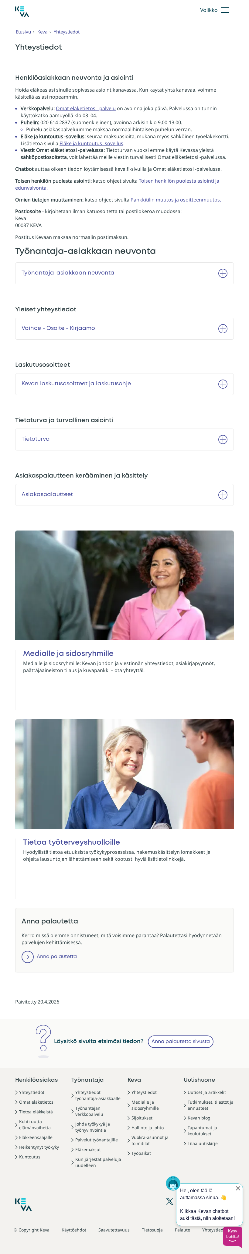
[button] (232, 1237)
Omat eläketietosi (37, 1102)
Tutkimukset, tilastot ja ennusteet (211, 1105)
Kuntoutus (29, 1157)
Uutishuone (199, 1080)
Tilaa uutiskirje (203, 1143)
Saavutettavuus (114, 1230)
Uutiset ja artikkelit (207, 1092)
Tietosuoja (152, 1230)
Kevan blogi (200, 1118)
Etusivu (23, 32)
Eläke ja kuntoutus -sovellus (91, 143)
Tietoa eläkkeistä (36, 1112)
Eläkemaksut (88, 1149)
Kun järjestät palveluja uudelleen (98, 1162)
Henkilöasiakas (36, 1080)
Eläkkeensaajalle (36, 1137)
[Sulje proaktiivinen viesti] (238, 1188)
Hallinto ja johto (147, 1127)
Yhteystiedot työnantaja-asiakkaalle (98, 1095)
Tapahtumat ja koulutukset (202, 1131)
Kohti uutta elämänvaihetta (35, 1124)
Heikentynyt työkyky (39, 1147)
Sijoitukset (141, 1118)
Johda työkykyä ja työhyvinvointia (92, 1127)
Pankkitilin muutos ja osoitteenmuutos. (176, 199)
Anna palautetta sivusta (181, 1041)
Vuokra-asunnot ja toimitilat (150, 1140)
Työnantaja (87, 1080)
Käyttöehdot (74, 1230)
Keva (42, 32)
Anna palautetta (57, 957)
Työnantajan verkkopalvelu (89, 1111)
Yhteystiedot (67, 32)
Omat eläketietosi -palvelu (86, 108)
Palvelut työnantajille (96, 1140)
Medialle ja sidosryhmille (145, 1105)
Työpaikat (141, 1153)
